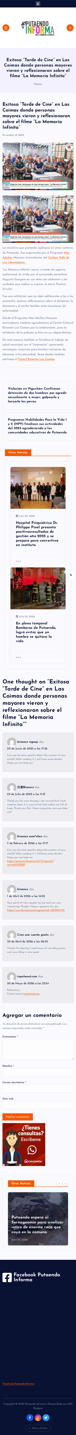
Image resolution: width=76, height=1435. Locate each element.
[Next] (65, 1183)
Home (38, 84)
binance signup (27, 742)
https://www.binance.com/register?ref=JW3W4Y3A (36, 910)
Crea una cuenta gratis (33, 934)
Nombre (8, 1066)
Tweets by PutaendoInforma (18, 1384)
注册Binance (25, 787)
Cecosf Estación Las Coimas (36, 359)
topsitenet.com (27, 976)
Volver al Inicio (39, 1428)
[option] (38, 1218)
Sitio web (7, 1099)
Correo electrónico (14, 1082)
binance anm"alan (29, 836)
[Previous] (59, 1183)
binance (22, 889)
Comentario (10, 1036)
